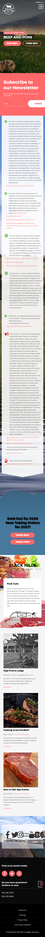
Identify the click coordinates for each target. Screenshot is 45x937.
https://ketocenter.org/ (13, 216)
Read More (7, 687)
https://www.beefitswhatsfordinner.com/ (19, 326)
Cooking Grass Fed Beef (16, 730)
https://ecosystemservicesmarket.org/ (19, 443)
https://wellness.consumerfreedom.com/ (19, 464)
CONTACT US (39, 2)
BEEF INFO (12, 43)
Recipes (26, 734)
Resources (22, 910)
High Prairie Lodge (13, 670)
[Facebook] (5, 873)
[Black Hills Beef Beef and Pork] (9, 9)
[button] (22, 535)
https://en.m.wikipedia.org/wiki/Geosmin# (20, 186)
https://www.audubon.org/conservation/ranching (22, 258)
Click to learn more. (20, 213)
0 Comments (17, 734)
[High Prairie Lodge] (20, 651)
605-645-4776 (8, 892)
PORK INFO (32, 43)
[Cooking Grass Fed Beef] (20, 710)
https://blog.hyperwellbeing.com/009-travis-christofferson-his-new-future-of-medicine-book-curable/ (22, 225)
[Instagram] (19, 873)
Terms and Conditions (22, 925)
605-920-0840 (8, 896)
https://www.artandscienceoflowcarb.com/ (20, 220)
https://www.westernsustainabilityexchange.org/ (22, 266)
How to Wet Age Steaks (16, 789)
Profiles (31, 675)
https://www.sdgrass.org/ (14, 262)
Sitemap (23, 915)
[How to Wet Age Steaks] (20, 769)
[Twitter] (12, 873)
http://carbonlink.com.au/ (14, 453)
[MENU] (41, 6)
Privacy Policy (22, 920)
